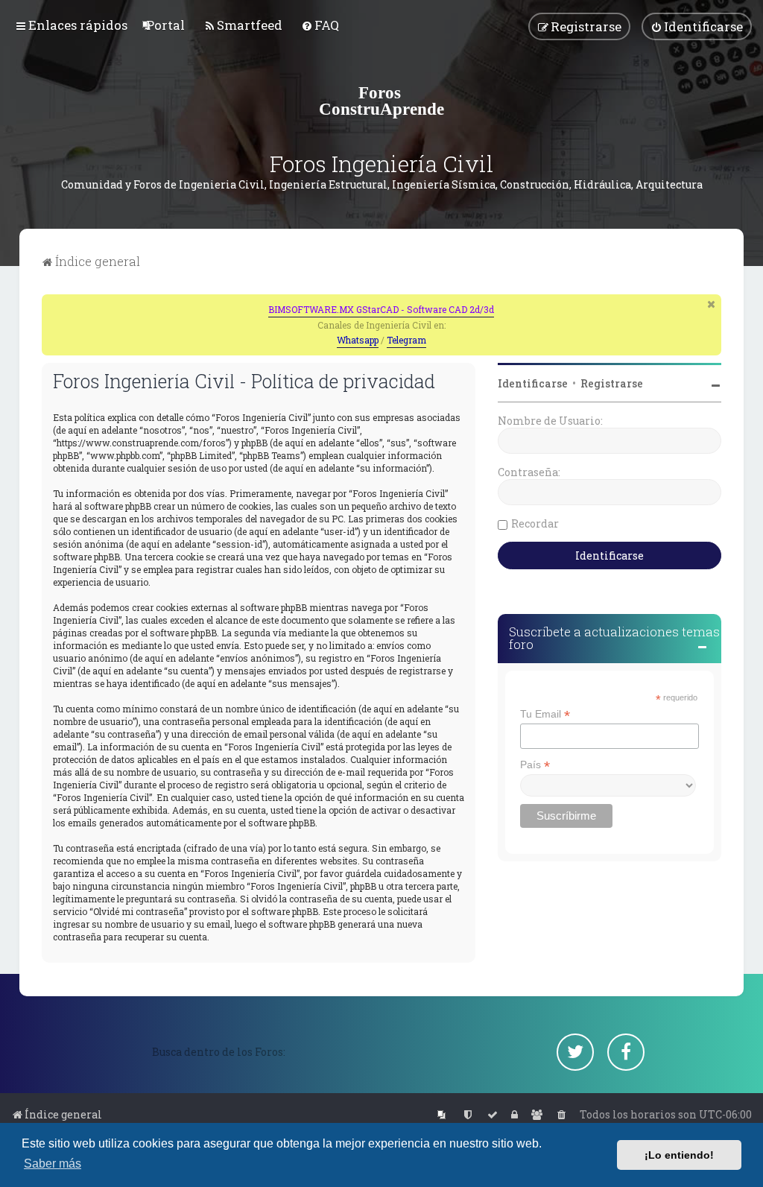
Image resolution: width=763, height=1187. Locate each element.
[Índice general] (381, 101)
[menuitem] (165, 25)
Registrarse (611, 383)
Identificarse (533, 383)
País (535, 765)
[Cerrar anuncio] (711, 304)
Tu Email (545, 714)
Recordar (535, 523)
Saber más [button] (52, 1163)
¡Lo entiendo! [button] (679, 1155)
